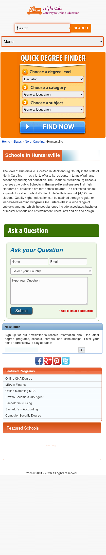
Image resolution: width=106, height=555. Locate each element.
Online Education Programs (53, 10)
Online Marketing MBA (20, 390)
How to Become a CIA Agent (24, 397)
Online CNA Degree (18, 378)
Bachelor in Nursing (18, 403)
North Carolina (35, 141)
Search (81, 28)
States (17, 141)
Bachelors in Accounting (21, 409)
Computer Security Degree (23, 415)
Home (6, 141)
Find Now (53, 127)
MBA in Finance (16, 384)
